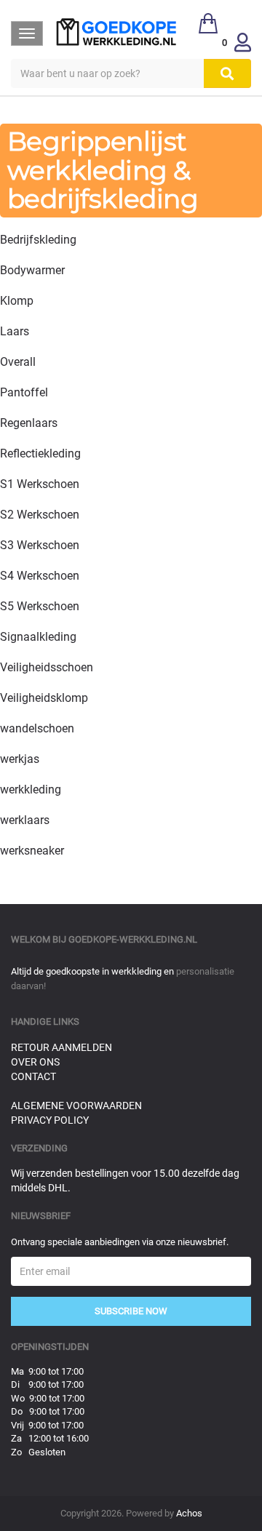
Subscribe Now (131, 1311)
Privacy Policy (50, 1120)
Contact (33, 1076)
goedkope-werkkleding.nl (132, 939)
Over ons (35, 1062)
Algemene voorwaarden (76, 1105)
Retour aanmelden (61, 1047)
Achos (189, 1513)
